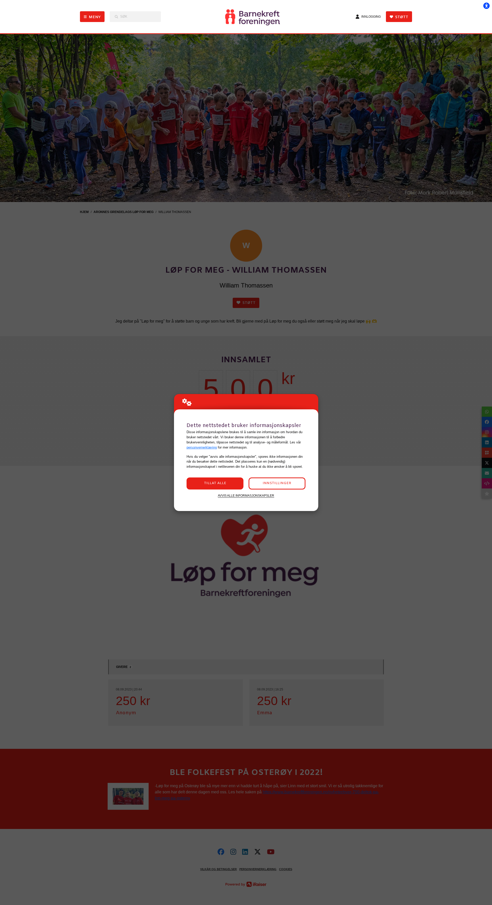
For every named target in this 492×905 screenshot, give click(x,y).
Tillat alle (215, 483)
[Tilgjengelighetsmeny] (486, 6)
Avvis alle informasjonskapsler (246, 495)
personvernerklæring (202, 447)
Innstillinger (277, 483)
